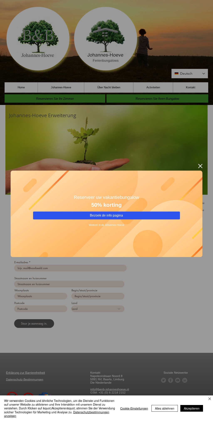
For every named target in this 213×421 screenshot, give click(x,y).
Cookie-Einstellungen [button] (134, 408)
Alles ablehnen (164, 408)
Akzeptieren (191, 408)
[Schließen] (209, 399)
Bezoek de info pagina (106, 215)
